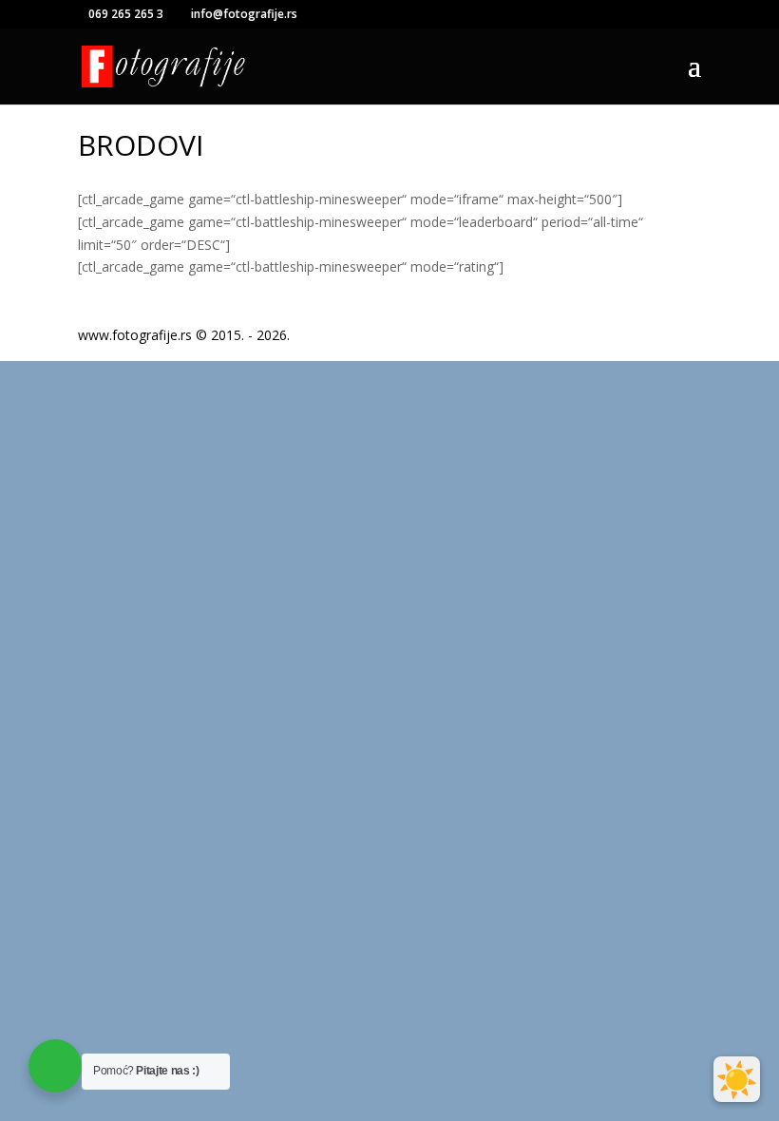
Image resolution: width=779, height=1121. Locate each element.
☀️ (736, 1079)
